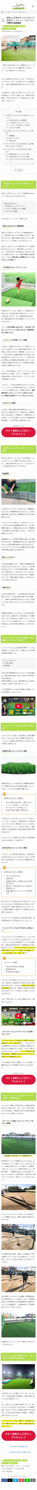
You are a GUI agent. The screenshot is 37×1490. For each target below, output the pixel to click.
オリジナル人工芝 (9, 1466)
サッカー (18, 1466)
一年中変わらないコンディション (19, 123)
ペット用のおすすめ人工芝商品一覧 (18, 1452)
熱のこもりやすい (14, 138)
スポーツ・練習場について (9, 28)
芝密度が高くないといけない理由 (19, 154)
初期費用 (12, 135)
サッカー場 (26, 1466)
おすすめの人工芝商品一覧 (18, 1446)
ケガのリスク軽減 (14, 127)
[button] (4, 1480)
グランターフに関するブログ (11, 26)
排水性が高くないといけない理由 (19, 156)
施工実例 (22, 26)
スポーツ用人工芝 (7, 1471)
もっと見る (18, 170)
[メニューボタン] (33, 6)
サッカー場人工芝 (7, 1468)
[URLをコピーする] (33, 1480)
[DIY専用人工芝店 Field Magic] (18, 6)
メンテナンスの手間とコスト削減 (19, 125)
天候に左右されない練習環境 (18, 120)
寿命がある (12, 140)
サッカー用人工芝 (19, 1468)
